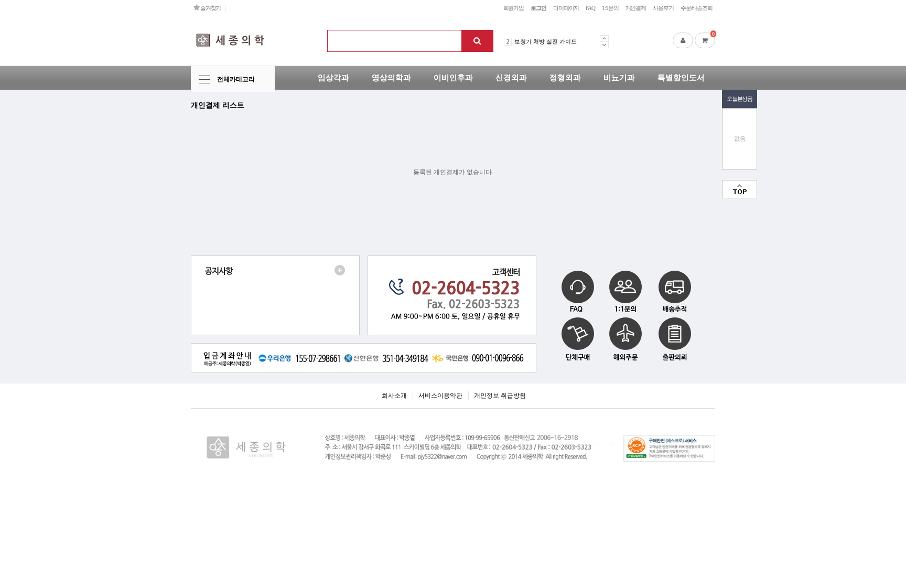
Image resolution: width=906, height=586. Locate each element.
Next (604, 44)
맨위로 (739, 189)
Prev (604, 38)
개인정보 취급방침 (500, 395)
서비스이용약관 (440, 395)
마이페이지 (566, 8)
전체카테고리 (236, 79)
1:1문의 (610, 8)
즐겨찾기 (210, 8)
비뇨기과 (619, 77)
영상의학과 (391, 77)
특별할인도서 (681, 77)
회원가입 (513, 8)
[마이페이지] (683, 40)
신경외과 (511, 77)
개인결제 (635, 8)
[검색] (477, 40)
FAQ (590, 8)
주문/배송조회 (697, 8)
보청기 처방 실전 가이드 (545, 41)
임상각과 (333, 77)
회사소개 (394, 395)
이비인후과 (453, 77)
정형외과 (565, 77)
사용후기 (663, 8)
